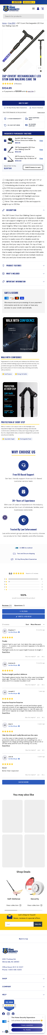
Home (4, 23)
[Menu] (33, 8)
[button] (23, 83)
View (42, 141)
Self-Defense (13, 899)
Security (35, 899)
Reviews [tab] (7, 605)
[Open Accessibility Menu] (5, 517)
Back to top (23, 939)
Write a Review (25, 617)
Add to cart (23, 103)
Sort (27, 624)
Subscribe (38, 924)
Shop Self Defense (28, 2)
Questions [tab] (19, 605)
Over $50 (11, 23)
